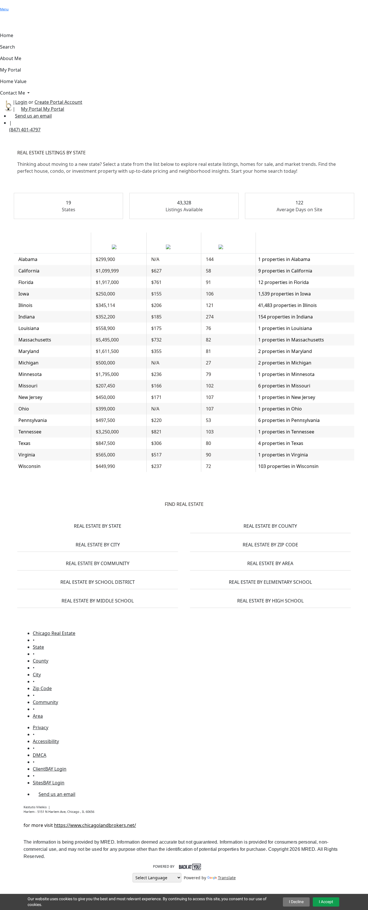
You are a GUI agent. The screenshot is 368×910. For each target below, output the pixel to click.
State (38, 647)
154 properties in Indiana (285, 317)
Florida (25, 282)
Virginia (26, 455)
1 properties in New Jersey (286, 397)
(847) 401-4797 (25, 129)
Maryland (28, 351)
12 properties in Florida (283, 282)
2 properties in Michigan (284, 363)
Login (21, 102)
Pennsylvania (32, 420)
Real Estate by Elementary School (270, 582)
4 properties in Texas (280, 443)
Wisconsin (29, 466)
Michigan (28, 363)
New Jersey (30, 397)
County (40, 661)
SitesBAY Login (48, 783)
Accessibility (46, 741)
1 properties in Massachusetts (291, 340)
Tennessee (29, 432)
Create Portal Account (58, 102)
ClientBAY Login (49, 769)
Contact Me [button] (13, 93)
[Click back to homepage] (6, 105)
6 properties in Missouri (284, 386)
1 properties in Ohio (280, 409)
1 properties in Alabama (284, 259)
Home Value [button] (13, 81)
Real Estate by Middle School (98, 601)
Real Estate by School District (97, 582)
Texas (24, 443)
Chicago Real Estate (54, 633)
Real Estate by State (97, 526)
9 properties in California (285, 271)
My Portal (53, 109)
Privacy (40, 727)
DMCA (39, 755)
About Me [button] (10, 58)
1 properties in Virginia (283, 455)
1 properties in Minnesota (286, 374)
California (28, 271)
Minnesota (30, 374)
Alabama (27, 259)
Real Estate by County (270, 526)
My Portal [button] (10, 70)
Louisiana (28, 328)
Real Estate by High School (270, 601)
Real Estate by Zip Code (270, 545)
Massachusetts (34, 340)
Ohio (23, 409)
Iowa (23, 294)
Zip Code (42, 688)
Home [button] (6, 35)
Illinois (25, 305)
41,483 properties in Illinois (287, 305)
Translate (227, 877)
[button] (3, 3)
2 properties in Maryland (285, 351)
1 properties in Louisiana (285, 328)
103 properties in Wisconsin (288, 466)
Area (38, 716)
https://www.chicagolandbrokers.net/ (95, 825)
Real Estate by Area (270, 563)
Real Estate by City (98, 545)
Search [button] (7, 47)
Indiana (26, 317)
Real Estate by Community (97, 563)
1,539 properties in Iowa (284, 294)
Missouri (27, 386)
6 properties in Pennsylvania (289, 420)
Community (45, 702)
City (37, 674)
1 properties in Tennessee (286, 432)
